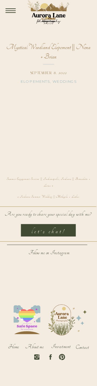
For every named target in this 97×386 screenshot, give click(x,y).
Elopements (35, 81)
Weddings (65, 81)
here (53, 120)
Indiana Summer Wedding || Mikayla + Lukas (49, 197)
